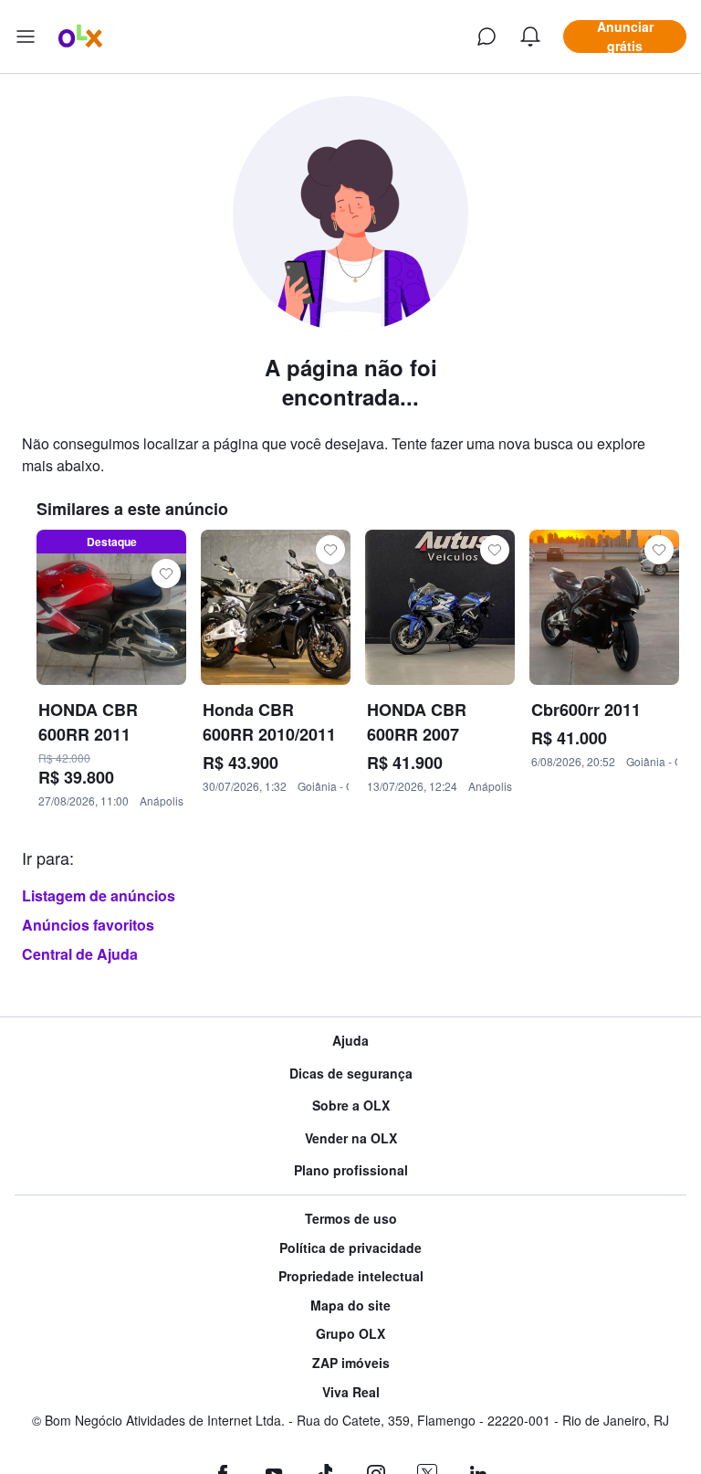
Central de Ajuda (80, 953)
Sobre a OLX (351, 1105)
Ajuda (350, 1040)
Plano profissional (351, 1170)
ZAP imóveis (351, 1363)
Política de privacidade (350, 1248)
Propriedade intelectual (351, 1276)
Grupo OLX (350, 1333)
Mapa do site (350, 1305)
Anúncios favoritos (88, 924)
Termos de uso (351, 1218)
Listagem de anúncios (98, 895)
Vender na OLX (351, 1138)
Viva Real (351, 1392)
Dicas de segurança (351, 1073)
